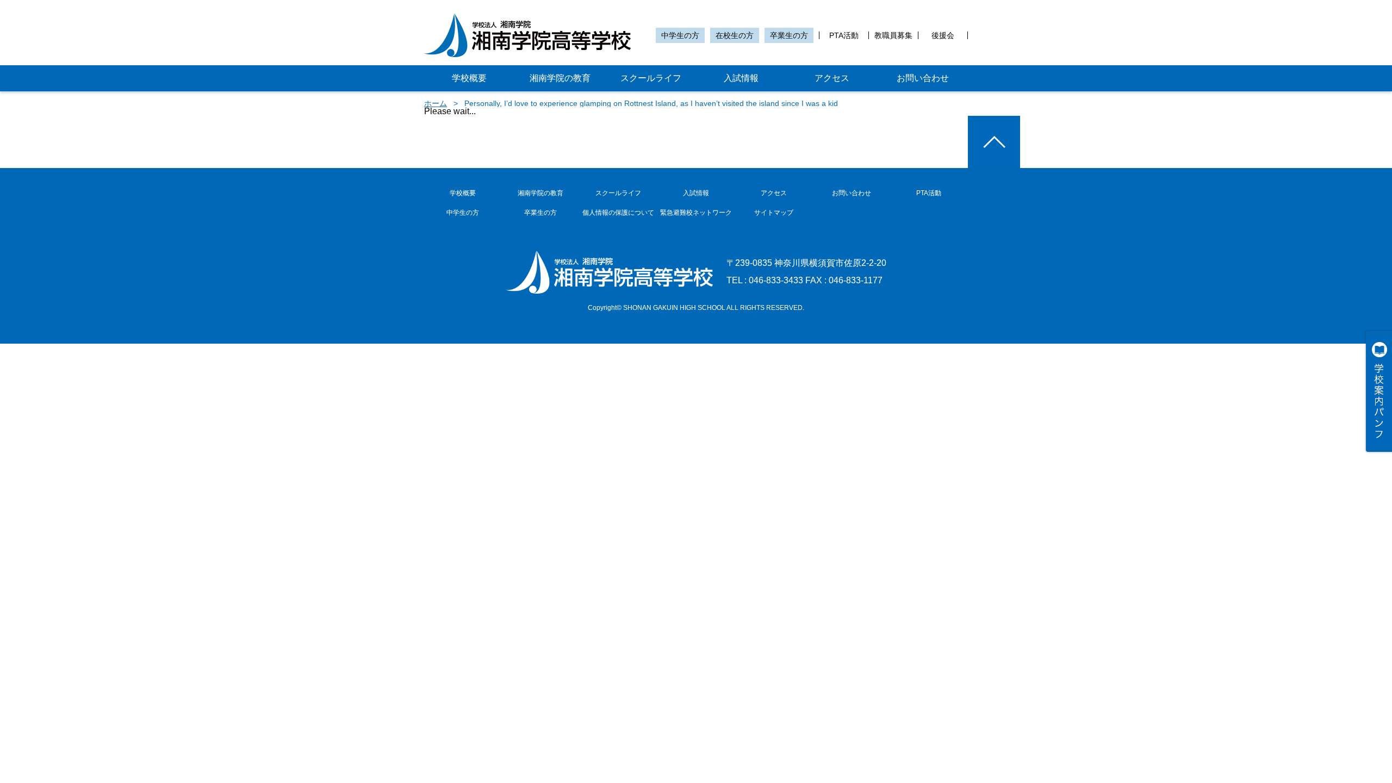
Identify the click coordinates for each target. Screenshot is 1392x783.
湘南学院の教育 (560, 78)
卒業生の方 (789, 35)
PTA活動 (844, 35)
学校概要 (469, 78)
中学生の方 (680, 35)
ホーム (435, 103)
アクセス (832, 78)
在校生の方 (735, 35)
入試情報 (741, 78)
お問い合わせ (923, 78)
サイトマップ (773, 212)
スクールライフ (650, 78)
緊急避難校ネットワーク (696, 212)
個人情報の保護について (618, 212)
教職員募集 (893, 35)
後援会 (942, 35)
